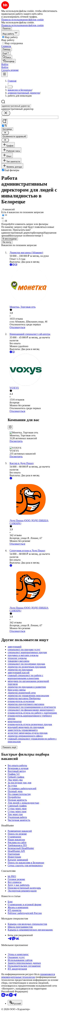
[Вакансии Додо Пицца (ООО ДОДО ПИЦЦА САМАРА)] (33, 499)
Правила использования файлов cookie (22, 25)
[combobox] (16, 106)
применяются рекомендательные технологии (28, 975)
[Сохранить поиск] (4, 121)
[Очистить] (5, 113)
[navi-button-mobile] (4, 74)
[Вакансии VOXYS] (33, 370)
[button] (4, 64)
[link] (6, 57)
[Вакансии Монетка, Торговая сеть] (33, 286)
